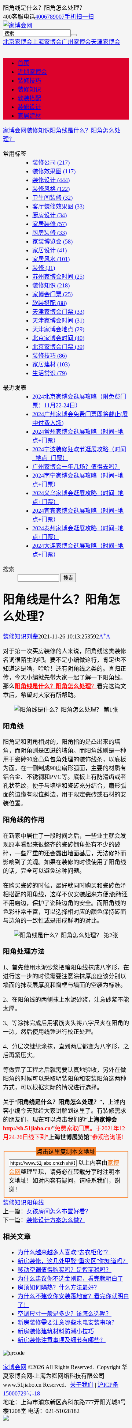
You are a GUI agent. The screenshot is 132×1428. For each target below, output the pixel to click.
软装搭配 (29, 98)
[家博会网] (17, 25)
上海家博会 (47, 42)
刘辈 (32, 636)
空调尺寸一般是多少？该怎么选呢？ (64, 1314)
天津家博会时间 (58, 320)
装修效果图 (54, 171)
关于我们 (82, 1385)
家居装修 (49, 224)
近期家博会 (32, 72)
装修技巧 (29, 81)
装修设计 (29, 107)
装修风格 (51, 189)
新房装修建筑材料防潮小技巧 (56, 1331)
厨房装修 (49, 233)
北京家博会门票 (58, 347)
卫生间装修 (52, 198)
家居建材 (29, 116)
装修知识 (29, 89)
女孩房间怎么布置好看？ (58, 1211)
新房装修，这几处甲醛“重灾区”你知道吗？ (73, 1261)
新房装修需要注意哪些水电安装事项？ (67, 1322)
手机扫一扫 (79, 17)
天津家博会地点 (58, 329)
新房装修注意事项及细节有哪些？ (62, 1340)
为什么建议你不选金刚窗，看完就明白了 (70, 1279)
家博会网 (14, 130)
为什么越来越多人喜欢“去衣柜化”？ (64, 1252)
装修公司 (51, 162)
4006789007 (50, 17)
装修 (43, 268)
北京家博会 (17, 42)
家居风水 (51, 259)
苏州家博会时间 (58, 277)
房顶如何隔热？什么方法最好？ (59, 1287)
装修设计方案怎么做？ (55, 1220)
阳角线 (35, 1202)
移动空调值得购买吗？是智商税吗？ (64, 1270)
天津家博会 (105, 42)
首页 (23, 63)
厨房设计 (49, 215)
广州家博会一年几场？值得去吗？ (76, 467)
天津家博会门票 (58, 312)
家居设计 (49, 250)
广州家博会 (76, 42)
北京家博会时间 (58, 338)
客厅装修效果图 (58, 206)
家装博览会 (52, 241)
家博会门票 (52, 294)
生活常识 (49, 373)
